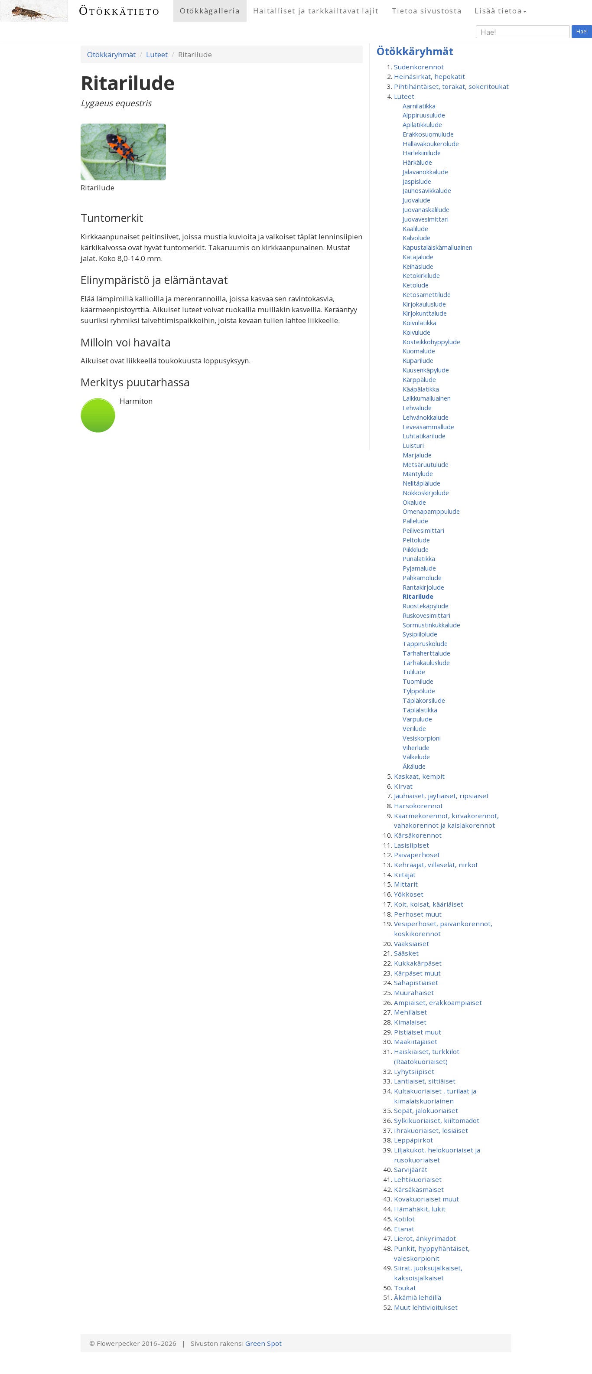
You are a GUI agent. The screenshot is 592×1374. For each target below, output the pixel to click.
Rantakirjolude (423, 587)
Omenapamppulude (431, 511)
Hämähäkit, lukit (420, 1208)
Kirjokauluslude (424, 304)
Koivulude (416, 332)
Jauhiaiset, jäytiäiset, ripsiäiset (441, 795)
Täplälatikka (420, 709)
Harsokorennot (418, 805)
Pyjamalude (419, 568)
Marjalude (417, 454)
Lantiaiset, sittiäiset (424, 1081)
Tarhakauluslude (426, 662)
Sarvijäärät (410, 1169)
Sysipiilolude (420, 634)
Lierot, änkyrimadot (425, 1238)
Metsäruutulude (426, 464)
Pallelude (415, 520)
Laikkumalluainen (427, 398)
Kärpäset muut (417, 973)
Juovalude (416, 200)
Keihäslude (418, 266)
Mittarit (406, 884)
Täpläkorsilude (424, 700)
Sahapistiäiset (416, 982)
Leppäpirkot (413, 1140)
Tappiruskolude (425, 643)
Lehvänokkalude (426, 417)
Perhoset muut (418, 914)
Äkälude (414, 766)
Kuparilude (418, 360)
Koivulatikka (419, 322)
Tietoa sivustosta (427, 11)
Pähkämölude (422, 577)
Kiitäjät (405, 874)
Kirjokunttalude (425, 313)
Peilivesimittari (423, 530)
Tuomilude (418, 681)
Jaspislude (417, 181)
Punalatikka (419, 558)
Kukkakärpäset (418, 963)
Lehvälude (417, 407)
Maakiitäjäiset (415, 1041)
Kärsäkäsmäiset (419, 1189)
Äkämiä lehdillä (417, 1297)
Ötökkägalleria (210, 11)
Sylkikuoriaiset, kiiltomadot (436, 1120)
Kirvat (403, 786)
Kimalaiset (410, 1022)
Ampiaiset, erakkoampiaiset (438, 1002)
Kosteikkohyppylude (431, 341)
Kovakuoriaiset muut (426, 1198)
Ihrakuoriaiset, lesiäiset (431, 1130)
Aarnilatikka (419, 105)
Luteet (157, 54)
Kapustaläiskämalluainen (437, 247)
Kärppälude (419, 379)
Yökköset (408, 894)
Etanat (404, 1228)
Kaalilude (415, 228)
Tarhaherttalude (426, 653)
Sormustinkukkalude (431, 624)
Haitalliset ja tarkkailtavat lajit (316, 11)
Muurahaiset (414, 992)
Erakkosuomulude (428, 134)
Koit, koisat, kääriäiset (428, 904)
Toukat (405, 1287)
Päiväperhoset (417, 854)
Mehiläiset (410, 1012)
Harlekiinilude (422, 152)
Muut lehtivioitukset (426, 1307)
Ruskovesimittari (426, 615)
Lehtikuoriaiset (418, 1179)
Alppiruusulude (424, 115)
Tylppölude (419, 690)
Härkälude (417, 162)
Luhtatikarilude (424, 435)
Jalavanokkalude (425, 171)
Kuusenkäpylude (426, 370)
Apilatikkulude (422, 124)
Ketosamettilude (427, 294)
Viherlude (416, 747)
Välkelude (416, 756)
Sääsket (406, 953)
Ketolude (416, 285)
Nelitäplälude (421, 483)
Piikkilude (416, 549)
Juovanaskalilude (426, 209)
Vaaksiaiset (411, 943)
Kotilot (404, 1218)
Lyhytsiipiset (414, 1071)
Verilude (414, 728)
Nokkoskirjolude (426, 492)
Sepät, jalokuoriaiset (426, 1110)
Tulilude (414, 671)
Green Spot (263, 1343)
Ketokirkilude (421, 275)
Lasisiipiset (411, 845)
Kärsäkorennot (418, 835)
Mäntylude (418, 473)
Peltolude (416, 539)
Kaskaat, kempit (419, 776)
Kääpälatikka (421, 389)
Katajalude (418, 256)
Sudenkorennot (419, 66)
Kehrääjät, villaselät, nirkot (436, 864)
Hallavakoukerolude (431, 143)
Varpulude (417, 719)
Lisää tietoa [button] (498, 11)
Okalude (414, 502)
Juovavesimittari (426, 219)
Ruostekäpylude (426, 605)
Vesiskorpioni (422, 738)
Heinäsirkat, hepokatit (429, 76)
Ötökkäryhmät (111, 54)
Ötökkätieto (119, 10)
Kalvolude (416, 237)
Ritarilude (418, 596)
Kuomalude (419, 350)
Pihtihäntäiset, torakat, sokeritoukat (451, 86)
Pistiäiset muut (417, 1032)
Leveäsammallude (428, 426)
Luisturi (413, 445)
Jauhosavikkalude (427, 190)
